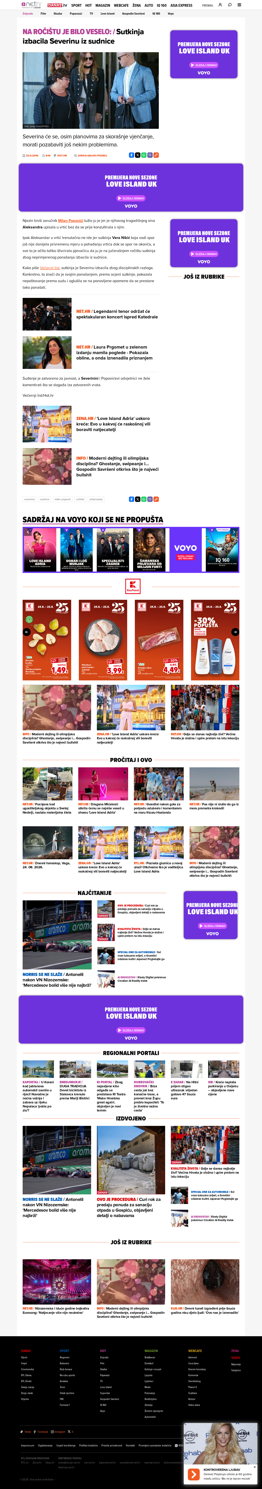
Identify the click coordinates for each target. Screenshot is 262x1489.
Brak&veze (150, 1357)
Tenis (62, 1387)
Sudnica (44, 499)
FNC (62, 1399)
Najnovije (236, 1364)
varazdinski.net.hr (130, 1462)
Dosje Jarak (27, 1393)
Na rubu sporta (67, 1375)
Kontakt (130, 1445)
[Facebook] (131, 155)
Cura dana (193, 1363)
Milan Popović (62, 499)
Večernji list (49, 267)
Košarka (64, 1381)
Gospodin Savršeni (133, 13)
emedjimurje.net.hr (69, 1462)
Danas (26, 1350)
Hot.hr (62, 155)
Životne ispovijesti (154, 1411)
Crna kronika (27, 1369)
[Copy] (156, 155)
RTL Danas (26, 1375)
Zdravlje (149, 1405)
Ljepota (148, 1375)
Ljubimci (149, 1381)
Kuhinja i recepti (153, 1369)
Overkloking (194, 1381)
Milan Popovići (70, 220)
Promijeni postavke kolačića (155, 1445)
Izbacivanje (96, 499)
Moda (147, 1387)
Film (43, 13)
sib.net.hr (89, 1462)
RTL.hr (25, 1462)
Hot (88, 5)
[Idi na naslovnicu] (33, 8)
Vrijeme (25, 1399)
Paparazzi (76, 13)
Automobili (150, 1417)
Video (235, 1357)
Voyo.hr (49, 1462)
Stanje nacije (27, 1387)
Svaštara (192, 1393)
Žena (137, 5)
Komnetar (193, 1375)
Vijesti (24, 1357)
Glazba (58, 13)
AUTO (149, 5)
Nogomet (64, 1357)
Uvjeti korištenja (65, 1445)
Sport (76, 5)
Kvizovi (191, 1399)
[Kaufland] (131, 586)
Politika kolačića (88, 1445)
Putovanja (150, 1393)
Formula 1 (64, 1405)
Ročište (80, 499)
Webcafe (121, 5)
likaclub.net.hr (66, 1467)
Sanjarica (236, 1370)
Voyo (171, 13)
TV (91, 13)
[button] (28, 532)
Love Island (108, 13)
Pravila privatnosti (111, 1445)
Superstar (105, 1393)
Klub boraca (66, 1369)
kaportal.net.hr (107, 1462)
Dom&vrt (149, 1363)
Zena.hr (37, 1462)
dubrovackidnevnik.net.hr (179, 1462)
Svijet (24, 1363)
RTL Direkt (26, 1381)
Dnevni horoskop (197, 1369)
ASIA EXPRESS (181, 5)
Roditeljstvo (151, 1399)
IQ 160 (162, 5)
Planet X (192, 1387)
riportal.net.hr (152, 1462)
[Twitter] (137, 155)
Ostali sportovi (67, 1393)
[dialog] (220, 1453)
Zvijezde (28, 13)
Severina (29, 499)
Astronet (192, 1357)
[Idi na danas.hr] (58, 5)
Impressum (27, 1445)
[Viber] (150, 155)
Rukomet (64, 1363)
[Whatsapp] (144, 155)
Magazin (103, 5)
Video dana (194, 1405)
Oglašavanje (45, 1445)
